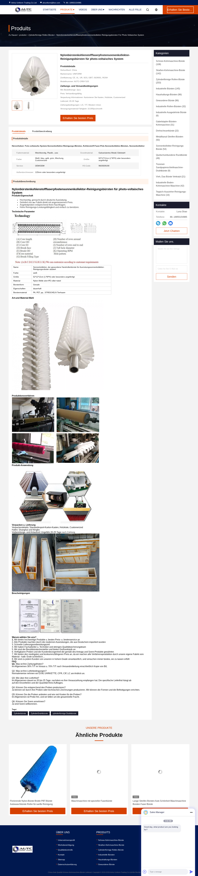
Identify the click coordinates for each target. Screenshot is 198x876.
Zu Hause (13, 35)
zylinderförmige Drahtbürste (64, 713)
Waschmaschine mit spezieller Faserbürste (30, 801)
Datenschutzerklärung (67, 864)
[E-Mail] (170, 223)
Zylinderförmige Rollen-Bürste (41, 35)
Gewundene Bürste (106, 864)
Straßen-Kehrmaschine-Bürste (111, 845)
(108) (170, 62)
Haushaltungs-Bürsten (107, 859)
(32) (171, 106)
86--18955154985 (73, 3)
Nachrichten (117, 10)
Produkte (66, 10)
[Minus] (191, 812)
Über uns (97, 10)
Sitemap (61, 859)
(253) (170, 81)
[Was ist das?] (164, 223)
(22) (167, 131)
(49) (171, 156)
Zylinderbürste (20, 713)
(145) (168, 88)
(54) (170, 147)
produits (22, 35)
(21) (170, 176)
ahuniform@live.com (51, 3)
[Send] (191, 872)
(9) (169, 167)
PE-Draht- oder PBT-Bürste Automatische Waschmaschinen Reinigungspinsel (152, 802)
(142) (170, 72)
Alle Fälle (135, 10)
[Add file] (145, 872)
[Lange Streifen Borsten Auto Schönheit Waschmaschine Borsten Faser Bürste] (99, 771)
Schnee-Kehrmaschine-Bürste (111, 840)
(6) (171, 114)
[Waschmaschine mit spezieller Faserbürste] (37, 771)
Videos (83, 10)
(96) (169, 94)
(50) (169, 138)
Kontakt (61, 855)
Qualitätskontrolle (65, 850)
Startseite (49, 10)
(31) (166, 123)
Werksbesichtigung (66, 845)
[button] (13, 777)
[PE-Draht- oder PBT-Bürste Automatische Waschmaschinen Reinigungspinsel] (160, 771)
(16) (171, 193)
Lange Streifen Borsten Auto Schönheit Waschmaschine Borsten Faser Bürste (98, 802)
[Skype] (158, 223)
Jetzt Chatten (172, 230)
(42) (170, 184)
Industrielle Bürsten (106, 855)
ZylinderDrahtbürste (39, 713)
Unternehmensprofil (66, 840)
